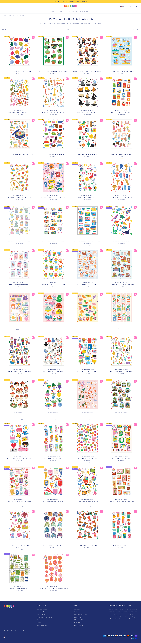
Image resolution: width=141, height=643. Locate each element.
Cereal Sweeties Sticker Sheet (19, 502)
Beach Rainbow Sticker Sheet (19, 112)
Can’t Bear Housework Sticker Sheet (121, 284)
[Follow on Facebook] (4, 630)
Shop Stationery (57, 11)
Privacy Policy (77, 622)
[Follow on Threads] (12, 630)
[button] (33, 37)
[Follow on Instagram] (8, 630)
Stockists (76, 612)
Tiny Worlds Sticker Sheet (122, 415)
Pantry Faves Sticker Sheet (121, 112)
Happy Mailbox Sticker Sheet (87, 371)
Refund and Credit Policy (80, 614)
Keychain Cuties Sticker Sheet (121, 371)
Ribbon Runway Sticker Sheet (87, 415)
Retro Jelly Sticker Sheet (53, 328)
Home (5, 15)
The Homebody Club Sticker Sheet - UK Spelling (19, 329)
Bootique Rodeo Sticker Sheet (87, 545)
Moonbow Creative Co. (19, 69)
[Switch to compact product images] (8, 30)
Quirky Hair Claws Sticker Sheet (87, 328)
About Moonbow (41, 612)
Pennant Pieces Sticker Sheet (53, 502)
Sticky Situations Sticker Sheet (53, 154)
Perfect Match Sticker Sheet (121, 458)
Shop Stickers (72, 11)
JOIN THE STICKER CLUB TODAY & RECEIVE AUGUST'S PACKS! (70, 1)
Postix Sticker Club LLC (66, 637)
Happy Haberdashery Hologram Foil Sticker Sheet (19, 155)
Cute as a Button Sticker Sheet (87, 458)
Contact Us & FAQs (42, 625)
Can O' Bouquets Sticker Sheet (121, 328)
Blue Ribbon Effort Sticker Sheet (121, 197)
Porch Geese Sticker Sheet (87, 197)
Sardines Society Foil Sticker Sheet (87, 241)
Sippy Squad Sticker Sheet (53, 458)
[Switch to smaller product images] (5, 30)
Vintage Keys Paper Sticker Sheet (53, 112)
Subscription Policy (79, 620)
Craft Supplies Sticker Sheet (87, 502)
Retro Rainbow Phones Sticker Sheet (53, 197)
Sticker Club (85, 11)
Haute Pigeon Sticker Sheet (53, 371)
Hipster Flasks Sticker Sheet (121, 545)
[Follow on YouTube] (19, 630)
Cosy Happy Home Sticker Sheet (19, 545)
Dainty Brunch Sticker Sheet (87, 284)
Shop (9, 15)
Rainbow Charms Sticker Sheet (19, 197)
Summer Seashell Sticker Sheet (19, 71)
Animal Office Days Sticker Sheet (19, 371)
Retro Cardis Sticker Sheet (53, 545)
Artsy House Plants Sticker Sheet (53, 415)
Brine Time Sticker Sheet (19, 589)
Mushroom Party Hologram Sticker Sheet (19, 415)
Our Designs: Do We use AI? (44, 617)
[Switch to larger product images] (3, 30)
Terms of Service (78, 625)
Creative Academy (41, 614)
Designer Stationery (42, 620)
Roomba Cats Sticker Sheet (87, 112)
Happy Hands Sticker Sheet (121, 154)
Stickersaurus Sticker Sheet (121, 241)
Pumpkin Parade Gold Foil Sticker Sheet (53, 589)
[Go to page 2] (77, 596)
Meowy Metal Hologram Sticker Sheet (87, 71)
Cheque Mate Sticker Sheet (19, 284)
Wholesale (77, 609)
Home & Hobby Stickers (18, 15)
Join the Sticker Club (42, 609)
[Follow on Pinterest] (15, 630)
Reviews (39, 622)
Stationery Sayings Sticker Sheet (19, 458)
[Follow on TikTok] (23, 630)
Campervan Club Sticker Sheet (53, 241)
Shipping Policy (78, 617)
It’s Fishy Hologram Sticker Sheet (121, 71)
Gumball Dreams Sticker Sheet (19, 241)
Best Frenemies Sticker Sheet (87, 154)
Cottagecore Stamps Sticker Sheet (121, 502)
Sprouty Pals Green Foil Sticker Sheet (53, 71)
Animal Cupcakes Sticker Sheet (53, 284)
